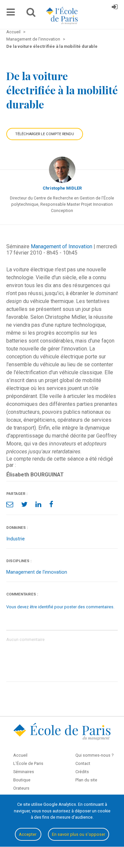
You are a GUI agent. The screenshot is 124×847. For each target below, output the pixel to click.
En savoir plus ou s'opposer (78, 834)
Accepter (28, 834)
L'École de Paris (28, 763)
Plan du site (86, 779)
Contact (82, 763)
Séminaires (23, 771)
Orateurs (21, 788)
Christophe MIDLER (62, 188)
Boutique (21, 779)
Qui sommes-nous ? (94, 755)
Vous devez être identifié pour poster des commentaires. (60, 606)
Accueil (20, 755)
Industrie (15, 539)
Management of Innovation (61, 246)
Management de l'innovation (36, 572)
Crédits (82, 771)
